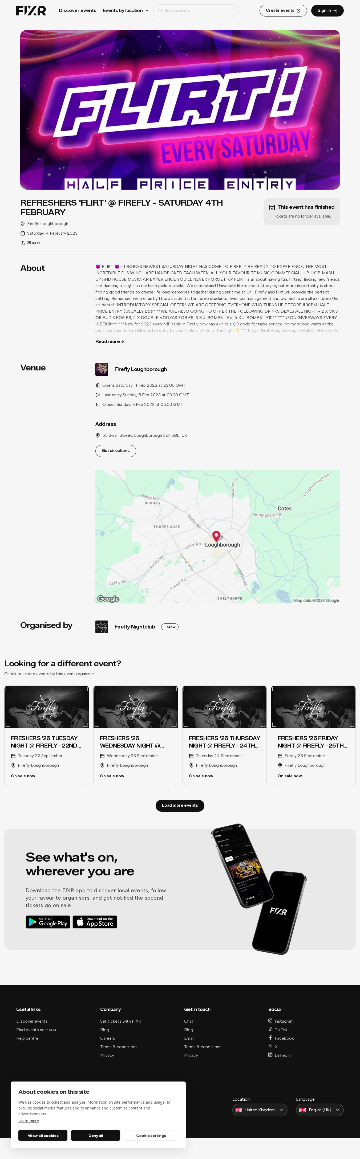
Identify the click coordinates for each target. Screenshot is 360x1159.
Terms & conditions (118, 1046)
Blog (104, 1029)
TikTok (281, 1029)
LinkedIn (283, 1055)
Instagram (284, 1021)
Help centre (27, 1038)
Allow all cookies (42, 1135)
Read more (107, 341)
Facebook (284, 1038)
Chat (188, 1021)
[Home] (31, 11)
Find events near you (36, 1029)
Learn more (28, 1120)
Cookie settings (151, 1135)
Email (189, 1038)
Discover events (77, 10)
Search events (177, 10)
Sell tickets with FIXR (120, 1021)
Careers (107, 1038)
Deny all (95, 1135)
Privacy (107, 1055)
